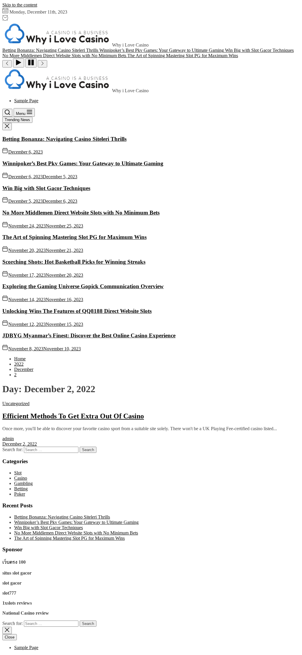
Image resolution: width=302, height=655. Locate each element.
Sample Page (26, 100)
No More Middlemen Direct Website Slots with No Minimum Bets (81, 212)
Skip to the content (19, 4)
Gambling (23, 483)
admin (8, 438)
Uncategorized (15, 403)
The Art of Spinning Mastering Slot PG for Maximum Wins (74, 237)
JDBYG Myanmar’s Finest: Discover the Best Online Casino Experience (88, 335)
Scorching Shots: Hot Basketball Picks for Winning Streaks (73, 262)
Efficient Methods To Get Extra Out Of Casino (73, 416)
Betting (21, 488)
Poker (19, 493)
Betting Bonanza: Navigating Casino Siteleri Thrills (64, 139)
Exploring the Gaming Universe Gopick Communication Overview (83, 286)
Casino (20, 478)
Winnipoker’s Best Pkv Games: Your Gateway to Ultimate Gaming (82, 163)
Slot (18, 472)
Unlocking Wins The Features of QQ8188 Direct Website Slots (77, 311)
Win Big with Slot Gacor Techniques (46, 188)
